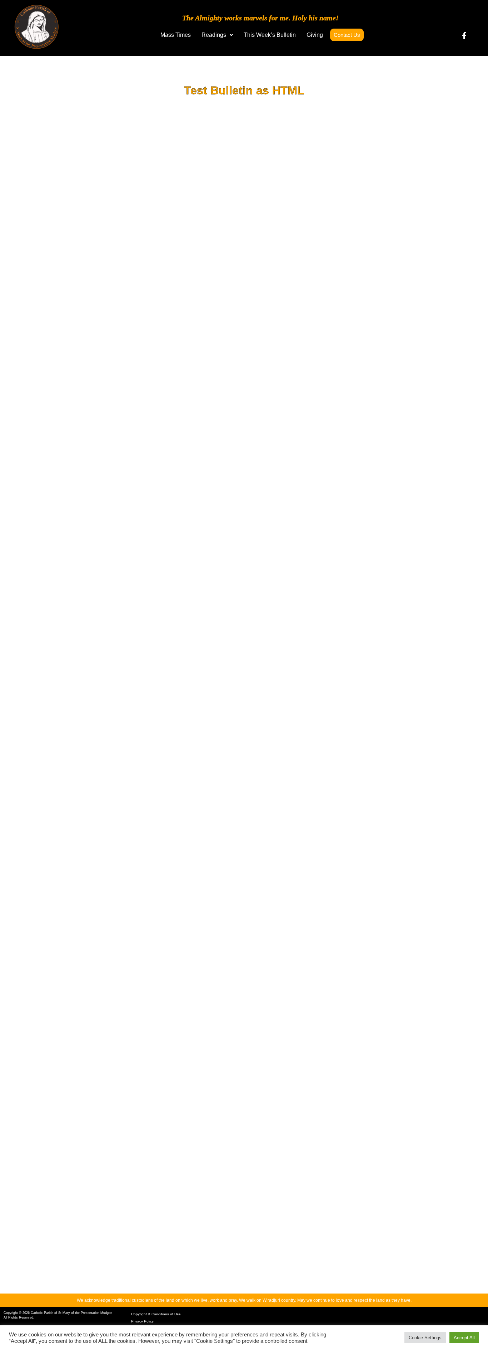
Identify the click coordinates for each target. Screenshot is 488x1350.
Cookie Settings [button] (425, 1337)
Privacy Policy (142, 1321)
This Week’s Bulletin (270, 35)
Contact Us (347, 35)
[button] (217, 35)
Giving (315, 35)
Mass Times (175, 35)
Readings (213, 35)
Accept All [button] (464, 1337)
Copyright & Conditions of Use (156, 1314)
